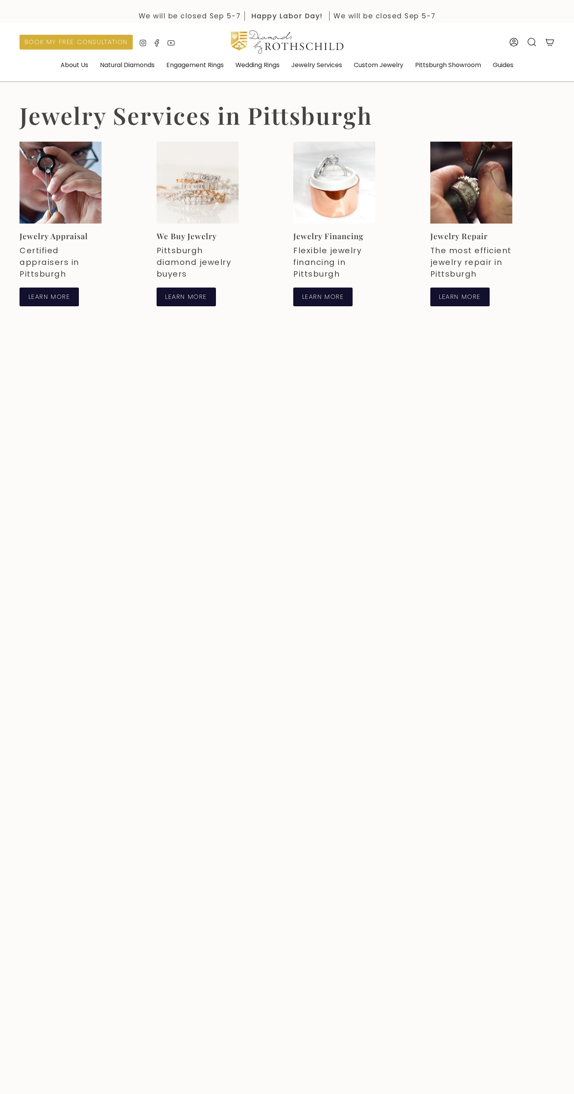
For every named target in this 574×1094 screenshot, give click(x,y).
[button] (74, 66)
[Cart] (550, 42)
